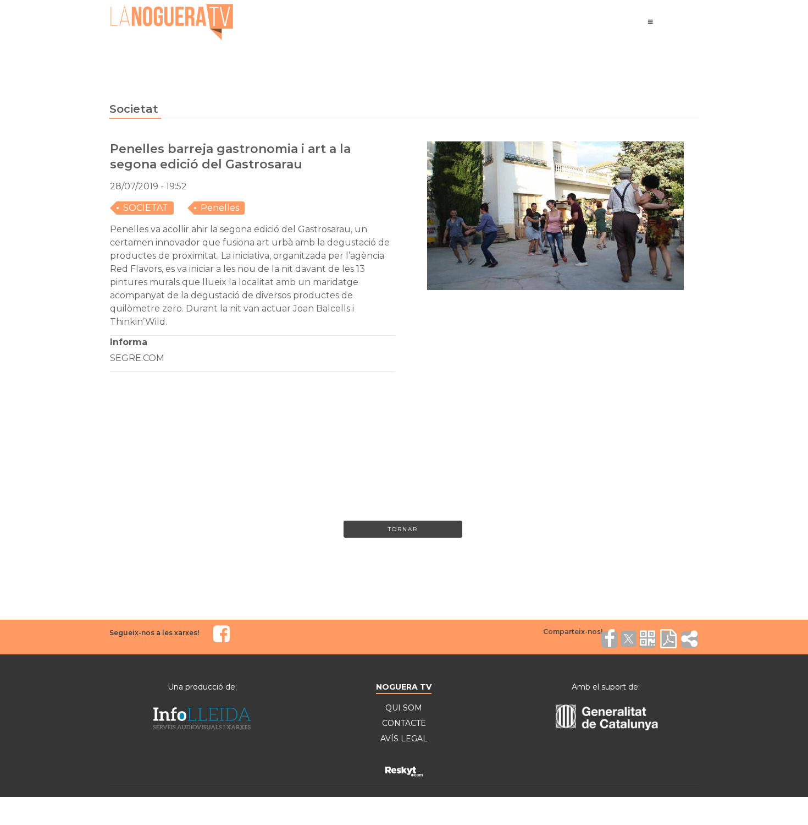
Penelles (220, 208)
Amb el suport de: (606, 687)
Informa (128, 342)
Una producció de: (202, 687)
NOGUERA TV (403, 687)
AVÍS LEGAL (404, 739)
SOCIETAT (145, 208)
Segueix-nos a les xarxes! (154, 633)
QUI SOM (403, 708)
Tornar (403, 529)
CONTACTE (404, 723)
